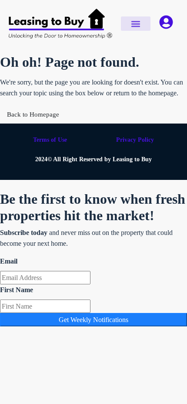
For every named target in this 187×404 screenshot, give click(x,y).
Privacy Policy (135, 140)
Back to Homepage (33, 114)
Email (8, 261)
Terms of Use (50, 140)
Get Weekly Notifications (93, 319)
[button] (136, 23)
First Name (16, 289)
